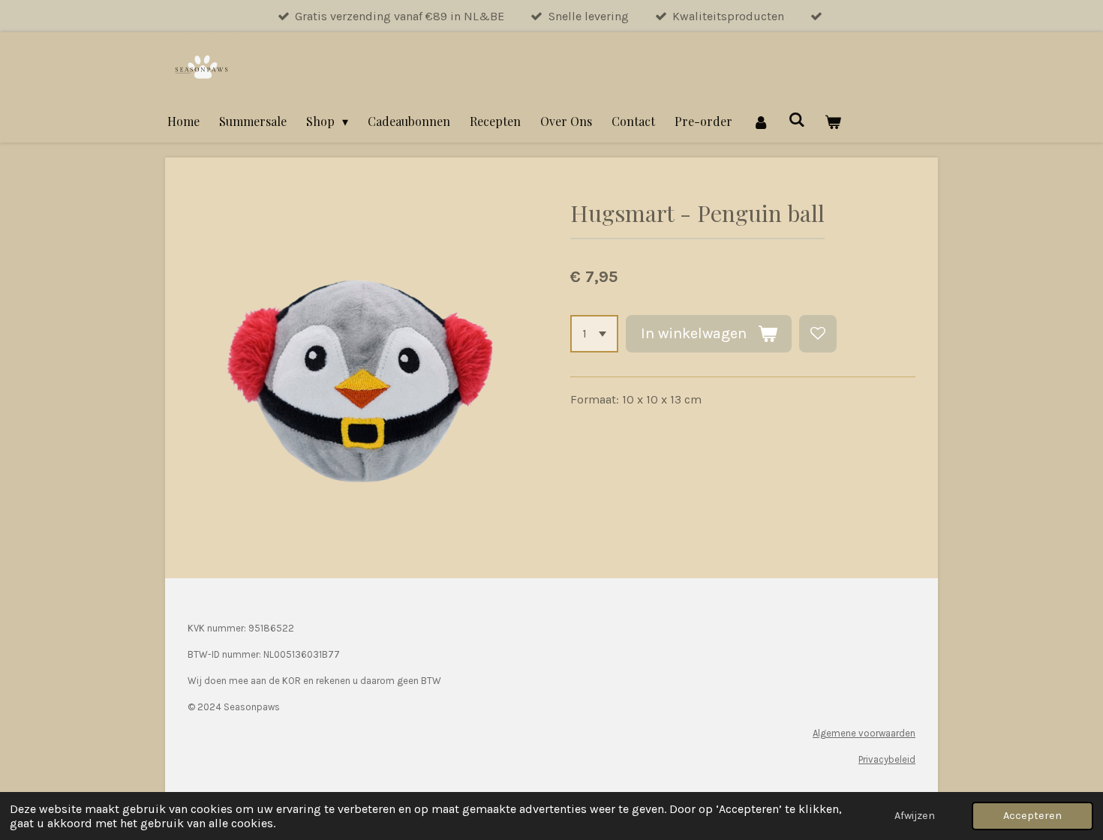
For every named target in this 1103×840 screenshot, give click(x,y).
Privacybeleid (886, 759)
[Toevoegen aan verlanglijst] (818, 333)
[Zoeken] (797, 118)
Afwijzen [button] (914, 815)
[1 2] (594, 333)
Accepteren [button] (1032, 815)
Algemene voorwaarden (864, 733)
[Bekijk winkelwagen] (833, 121)
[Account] (760, 121)
